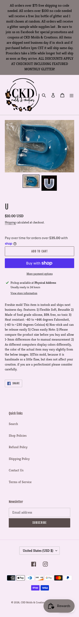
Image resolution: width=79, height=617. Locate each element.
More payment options (40, 274)
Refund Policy (18, 447)
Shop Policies (18, 435)
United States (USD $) (38, 550)
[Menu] (71, 95)
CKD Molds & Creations (33, 602)
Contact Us (16, 470)
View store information (24, 293)
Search (13, 424)
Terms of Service (20, 482)
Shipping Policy (19, 459)
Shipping (10, 222)
